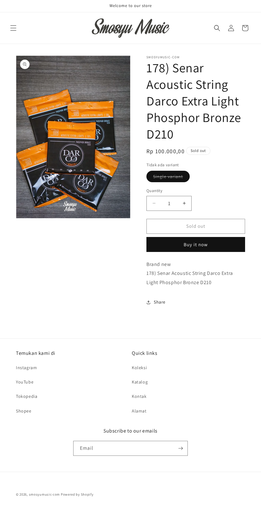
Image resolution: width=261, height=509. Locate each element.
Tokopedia (26, 396)
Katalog (140, 382)
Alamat (139, 411)
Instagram (26, 367)
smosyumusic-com (44, 494)
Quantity (154, 190)
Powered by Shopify (77, 494)
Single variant (171, 177)
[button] (13, 28)
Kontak (139, 396)
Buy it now (196, 244)
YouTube (24, 382)
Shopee (24, 411)
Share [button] (160, 302)
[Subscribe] (180, 448)
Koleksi (139, 367)
